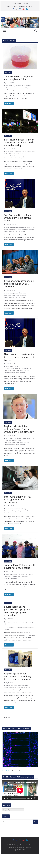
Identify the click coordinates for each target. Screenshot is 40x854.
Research (31, 229)
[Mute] (32, 798)
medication (14, 88)
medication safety (22, 88)
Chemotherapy (22, 509)
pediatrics (17, 90)
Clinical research (8, 511)
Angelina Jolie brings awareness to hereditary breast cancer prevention (18, 676)
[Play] (5, 798)
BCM (6, 627)
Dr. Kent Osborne (9, 154)
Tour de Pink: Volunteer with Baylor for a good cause (19, 566)
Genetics (19, 688)
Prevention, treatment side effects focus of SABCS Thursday (19, 283)
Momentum (8, 72)
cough (10, 86)
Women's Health (28, 692)
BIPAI (9, 627)
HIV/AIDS (6, 629)
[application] (20, 790)
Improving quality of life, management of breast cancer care (17, 499)
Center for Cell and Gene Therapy (13, 368)
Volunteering (15, 578)
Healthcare (7, 88)
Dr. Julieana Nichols (18, 86)
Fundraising (25, 576)
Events (16, 154)
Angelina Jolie (9, 686)
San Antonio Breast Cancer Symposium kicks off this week (19, 217)
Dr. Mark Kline (22, 627)
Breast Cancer (9, 152)
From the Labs (6, 771)
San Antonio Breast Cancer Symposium (14, 158)
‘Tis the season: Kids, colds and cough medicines (18, 78)
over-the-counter (8, 90)
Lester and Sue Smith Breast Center (13, 156)
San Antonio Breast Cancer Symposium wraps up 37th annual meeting (19, 142)
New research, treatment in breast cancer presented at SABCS (19, 357)
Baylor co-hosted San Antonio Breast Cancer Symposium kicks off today (19, 429)
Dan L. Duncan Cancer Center (26, 152)
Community (7, 576)
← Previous (6, 717)
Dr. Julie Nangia (18, 511)
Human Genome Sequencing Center (14, 690)
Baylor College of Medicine (13, 574)
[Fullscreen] (35, 798)
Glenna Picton (27, 86)
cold (7, 86)
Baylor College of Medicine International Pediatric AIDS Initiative (19, 624)
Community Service (16, 576)
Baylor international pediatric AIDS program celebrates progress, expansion (17, 611)
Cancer (16, 152)
